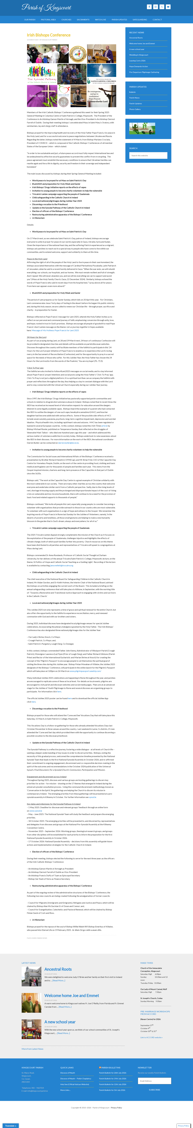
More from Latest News (32, 1049)
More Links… (65, 1090)
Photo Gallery (135, 109)
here (59, 691)
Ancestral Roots (136, 38)
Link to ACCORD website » (151, 1037)
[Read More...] (59, 980)
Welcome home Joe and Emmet (142, 43)
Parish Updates (135, 103)
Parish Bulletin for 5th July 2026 (112, 1090)
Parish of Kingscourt (46, 8)
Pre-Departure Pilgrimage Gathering (144, 72)
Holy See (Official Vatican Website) (74, 1084)
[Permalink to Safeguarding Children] (142, 133)
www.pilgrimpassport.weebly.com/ (85, 671)
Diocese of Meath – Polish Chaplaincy (75, 1078)
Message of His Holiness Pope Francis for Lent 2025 (55, 330)
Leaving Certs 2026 (137, 60)
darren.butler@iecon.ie (68, 442)
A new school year (136, 49)
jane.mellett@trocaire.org (61, 565)
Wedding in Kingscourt (138, 55)
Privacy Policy (116, 1108)
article (104, 425)
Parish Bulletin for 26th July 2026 (112, 1073)
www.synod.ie (36, 810)
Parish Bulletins (110, 1067)
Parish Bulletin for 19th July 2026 (112, 1078)
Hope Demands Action (138, 66)
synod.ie (92, 797)
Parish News (42, 938)
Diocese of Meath (67, 1073)
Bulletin (132, 92)
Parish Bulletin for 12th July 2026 (112, 1084)
